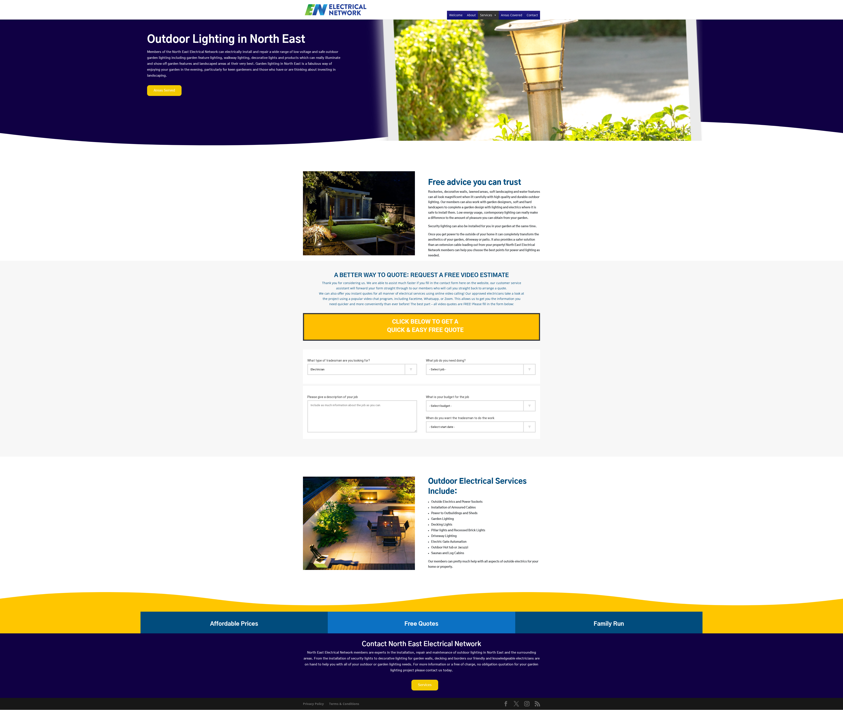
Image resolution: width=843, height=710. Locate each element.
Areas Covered (511, 15)
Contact (532, 15)
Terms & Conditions (344, 704)
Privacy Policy (313, 704)
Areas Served (164, 90)
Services (486, 15)
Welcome (456, 15)
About (471, 15)
